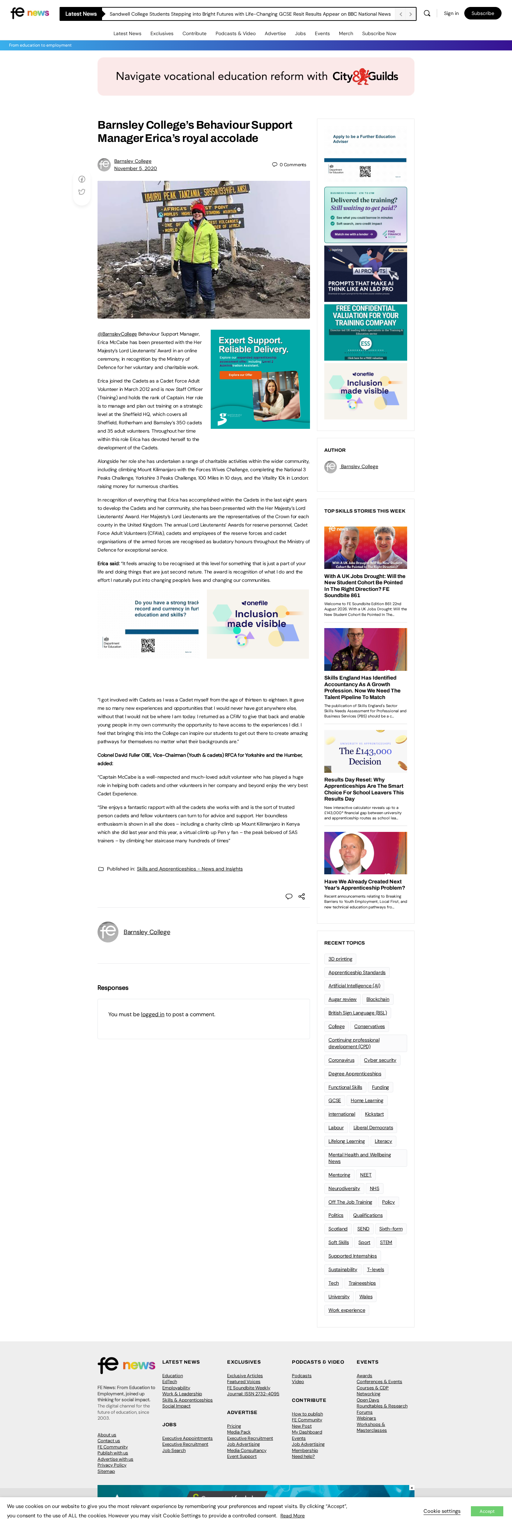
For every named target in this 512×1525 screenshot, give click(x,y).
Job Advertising (243, 1444)
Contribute (195, 33)
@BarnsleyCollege (117, 334)
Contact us (109, 1441)
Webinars (366, 1418)
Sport (364, 1242)
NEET (366, 1175)
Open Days (368, 1400)
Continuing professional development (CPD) (353, 1043)
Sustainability (342, 1269)
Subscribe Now (379, 33)
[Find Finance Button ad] (365, 214)
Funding (380, 1087)
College (336, 1026)
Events (322, 33)
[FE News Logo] (29, 12)
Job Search (174, 1450)
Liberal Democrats (373, 1127)
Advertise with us (115, 1459)
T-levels (375, 1269)
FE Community (113, 1447)
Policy (388, 1202)
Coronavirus (341, 1060)
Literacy (383, 1141)
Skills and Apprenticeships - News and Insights (190, 869)
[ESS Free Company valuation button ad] (365, 332)
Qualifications (368, 1215)
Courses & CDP (373, 1388)
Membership (305, 1450)
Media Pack (239, 1432)
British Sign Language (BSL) (357, 1013)
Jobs (300, 33)
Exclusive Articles (245, 1376)
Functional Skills (345, 1087)
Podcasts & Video (236, 33)
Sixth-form (391, 1229)
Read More (292, 1515)
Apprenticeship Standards (357, 972)
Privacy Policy (112, 1465)
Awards (364, 1376)
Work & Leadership (182, 1394)
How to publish (307, 1414)
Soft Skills (338, 1242)
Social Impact (176, 1406)
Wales (366, 1296)
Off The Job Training (350, 1202)
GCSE (334, 1100)
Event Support (242, 1456)
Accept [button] (487, 1511)
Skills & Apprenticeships (187, 1400)
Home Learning (367, 1100)
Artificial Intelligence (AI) (354, 985)
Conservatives (369, 1026)
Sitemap (106, 1471)
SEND (363, 1229)
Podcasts (302, 1376)
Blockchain (377, 999)
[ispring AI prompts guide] (365, 273)
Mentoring (339, 1175)
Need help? (303, 1456)
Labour (336, 1127)
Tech (333, 1283)
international (341, 1114)
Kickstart (374, 1114)
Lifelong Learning (346, 1141)
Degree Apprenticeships (354, 1073)
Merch (346, 33)
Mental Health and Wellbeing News (359, 1157)
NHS (374, 1188)
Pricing (234, 1426)
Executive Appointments (187, 1438)
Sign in (451, 13)
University (339, 1296)
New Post (302, 1426)
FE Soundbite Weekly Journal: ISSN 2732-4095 (253, 1391)
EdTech (169, 1381)
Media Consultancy (246, 1450)
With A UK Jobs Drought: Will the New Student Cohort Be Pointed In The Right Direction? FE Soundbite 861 (228, 14)
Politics (335, 1215)
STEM (386, 1242)
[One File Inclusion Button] (258, 655)
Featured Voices (244, 1381)
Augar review (342, 999)
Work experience (346, 1310)
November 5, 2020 (135, 168)
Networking (368, 1394)
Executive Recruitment (185, 1444)
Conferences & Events (379, 1381)
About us (107, 1435)
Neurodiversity (344, 1188)
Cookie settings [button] (442, 1511)
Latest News (127, 33)
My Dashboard (307, 1432)
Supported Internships (352, 1256)
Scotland (338, 1229)
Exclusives (161, 33)
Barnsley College (133, 161)
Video (298, 1381)
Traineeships (362, 1283)
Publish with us (113, 1453)
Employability (176, 1388)
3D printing (340, 959)
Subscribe (483, 13)
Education (172, 1376)
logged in (152, 1014)
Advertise (275, 33)
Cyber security (380, 1060)
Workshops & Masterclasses (372, 1427)
